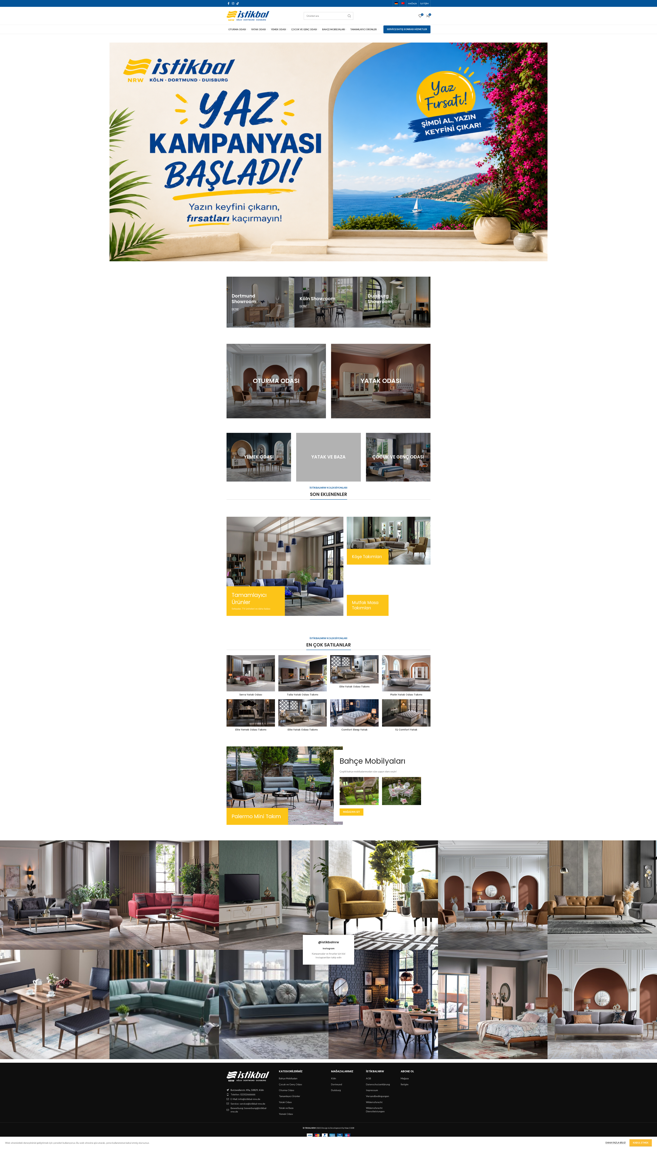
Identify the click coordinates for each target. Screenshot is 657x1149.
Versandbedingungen (377, 1096)
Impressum (372, 1090)
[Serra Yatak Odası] (251, 673)
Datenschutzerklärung (378, 1084)
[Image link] (248, 1075)
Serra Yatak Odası (250, 694)
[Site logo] (248, 15)
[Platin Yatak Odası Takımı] (406, 673)
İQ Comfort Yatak (406, 729)
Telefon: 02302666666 (243, 1094)
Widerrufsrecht (374, 1102)
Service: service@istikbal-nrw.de (248, 1103)
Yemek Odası (286, 1113)
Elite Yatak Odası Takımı (354, 686)
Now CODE (349, 1128)
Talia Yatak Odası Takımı (302, 694)
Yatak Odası (285, 1102)
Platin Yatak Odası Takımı (406, 694)
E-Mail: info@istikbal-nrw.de (245, 1099)
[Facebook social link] (229, 3)
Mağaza (405, 1078)
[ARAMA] (349, 16)
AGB (368, 1078)
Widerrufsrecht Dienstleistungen (375, 1109)
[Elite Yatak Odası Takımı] (354, 669)
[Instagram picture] (55, 895)
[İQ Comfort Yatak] (406, 712)
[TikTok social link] (237, 3)
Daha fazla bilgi (616, 1142)
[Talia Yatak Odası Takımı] (302, 673)
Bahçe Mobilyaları (288, 1078)
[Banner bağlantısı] (260, 302)
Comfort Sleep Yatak (354, 729)
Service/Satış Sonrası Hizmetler (407, 29)
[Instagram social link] (233, 3)
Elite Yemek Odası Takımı (250, 729)
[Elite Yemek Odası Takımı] (251, 712)
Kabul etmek (640, 1142)
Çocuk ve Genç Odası (290, 1084)
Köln (333, 1078)
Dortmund (336, 1084)
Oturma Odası (286, 1090)
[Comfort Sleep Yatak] (354, 712)
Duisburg (336, 1090)
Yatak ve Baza (286, 1107)
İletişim (404, 1084)
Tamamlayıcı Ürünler (289, 1096)
